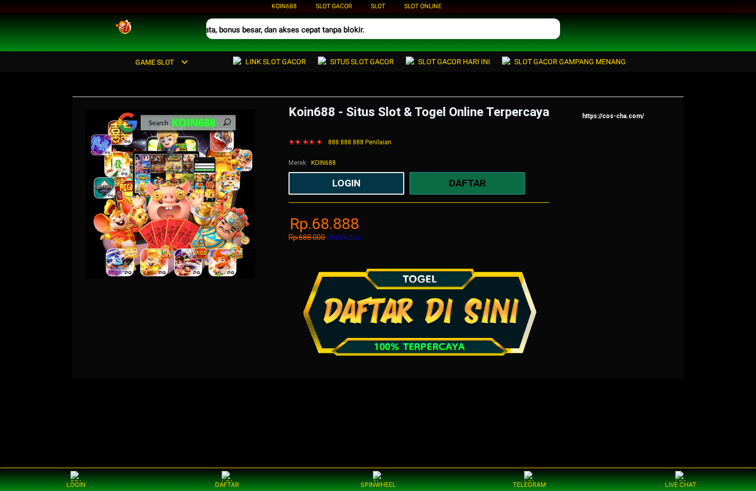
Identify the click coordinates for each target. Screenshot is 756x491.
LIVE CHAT (680, 484)
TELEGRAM (529, 484)
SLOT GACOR (334, 6)
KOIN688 (284, 6)
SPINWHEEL (378, 484)
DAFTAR (227, 484)
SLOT (378, 6)
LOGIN (75, 484)
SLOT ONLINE (423, 6)
